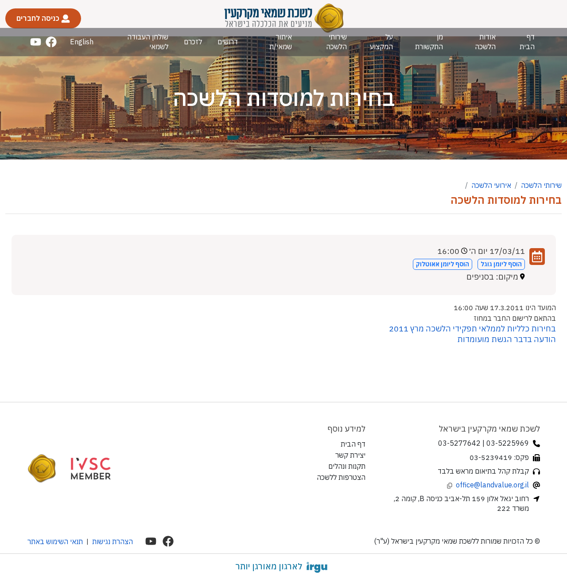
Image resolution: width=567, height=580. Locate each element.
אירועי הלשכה (491, 185)
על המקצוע (381, 41)
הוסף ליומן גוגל (501, 264)
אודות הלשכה (485, 41)
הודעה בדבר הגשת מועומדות (506, 339)
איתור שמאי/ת (280, 41)
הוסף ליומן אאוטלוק (442, 264)
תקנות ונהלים (346, 466)
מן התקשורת (429, 41)
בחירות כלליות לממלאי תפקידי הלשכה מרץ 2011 (472, 328)
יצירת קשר (350, 455)
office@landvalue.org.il (492, 484)
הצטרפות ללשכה (341, 477)
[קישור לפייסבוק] (51, 41)
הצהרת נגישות (112, 541)
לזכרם (193, 41)
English (81, 41)
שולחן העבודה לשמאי (147, 41)
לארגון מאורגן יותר (268, 566)
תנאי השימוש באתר (55, 541)
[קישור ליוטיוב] (35, 41)
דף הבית (527, 41)
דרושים (227, 41)
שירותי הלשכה (336, 41)
